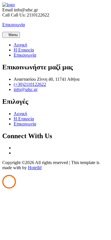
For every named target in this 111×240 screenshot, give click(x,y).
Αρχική (20, 44)
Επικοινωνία (25, 55)
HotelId (35, 167)
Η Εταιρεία (24, 49)
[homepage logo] (8, 4)
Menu (12, 35)
